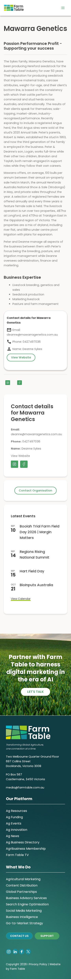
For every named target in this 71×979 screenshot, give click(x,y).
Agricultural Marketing (23, 879)
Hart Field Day (32, 571)
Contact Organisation (35, 490)
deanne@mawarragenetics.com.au (36, 434)
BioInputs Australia (36, 584)
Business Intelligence (22, 917)
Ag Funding (14, 817)
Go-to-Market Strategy (24, 923)
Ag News (12, 836)
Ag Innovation (16, 829)
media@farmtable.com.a (24, 787)
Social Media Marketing (24, 910)
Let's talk (35, 691)
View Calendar (21, 599)
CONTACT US (19, 936)
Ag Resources (16, 811)
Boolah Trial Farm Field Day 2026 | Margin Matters (39, 532)
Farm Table (17, 969)
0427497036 (31, 441)
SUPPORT (47, 936)
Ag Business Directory (22, 842)
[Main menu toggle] (63, 8)
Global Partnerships (21, 891)
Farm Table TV (17, 855)
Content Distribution (21, 885)
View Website (20, 456)
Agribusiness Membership (26, 848)
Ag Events (13, 823)
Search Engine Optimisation (27, 904)
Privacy (34, 964)
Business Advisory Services (26, 898)
